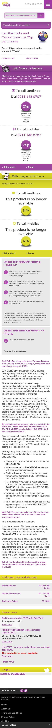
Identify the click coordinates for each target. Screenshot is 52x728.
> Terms (30, 167)
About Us (5, 709)
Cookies (5, 721)
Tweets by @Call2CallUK (12, 674)
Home (4, 704)
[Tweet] (25, 690)
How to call (8, 58)
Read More (7, 624)
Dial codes (32, 58)
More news (8, 662)
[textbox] (20, 15)
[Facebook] (21, 690)
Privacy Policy (8, 717)
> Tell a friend (8, 167)
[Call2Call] (6, 6)
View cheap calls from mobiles (16, 25)
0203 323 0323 (33, 4)
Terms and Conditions (11, 713)
